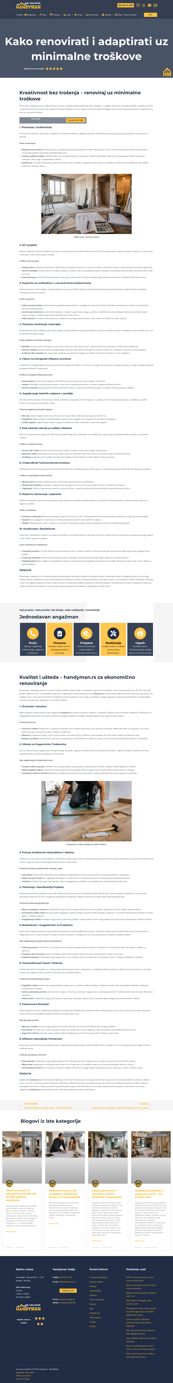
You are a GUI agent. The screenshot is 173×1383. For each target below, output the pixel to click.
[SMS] (149, 5)
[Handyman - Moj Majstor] (28, 5)
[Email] (155, 5)
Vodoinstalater (95, 1291)
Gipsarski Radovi (96, 1282)
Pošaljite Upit (94, 1313)
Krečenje (92, 1286)
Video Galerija (95, 1317)
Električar (93, 1295)
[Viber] (138, 5)
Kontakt (92, 1326)
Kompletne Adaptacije (98, 1277)
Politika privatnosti (23, 1375)
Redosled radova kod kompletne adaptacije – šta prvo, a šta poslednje (64, 1194)
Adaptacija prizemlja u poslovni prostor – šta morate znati (149, 1194)
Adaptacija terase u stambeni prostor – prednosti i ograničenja (107, 1194)
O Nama (92, 1322)
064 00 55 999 (66, 1277)
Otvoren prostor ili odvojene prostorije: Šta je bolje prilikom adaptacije (138, 1322)
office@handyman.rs (67, 1282)
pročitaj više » (11, 1232)
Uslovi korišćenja (23, 1379)
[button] (125, 5)
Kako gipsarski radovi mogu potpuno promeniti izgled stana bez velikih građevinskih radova (141, 1311)
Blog (91, 1308)
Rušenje (92, 1304)
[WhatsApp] (144, 5)
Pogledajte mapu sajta (25, 1372)
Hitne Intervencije (96, 1299)
